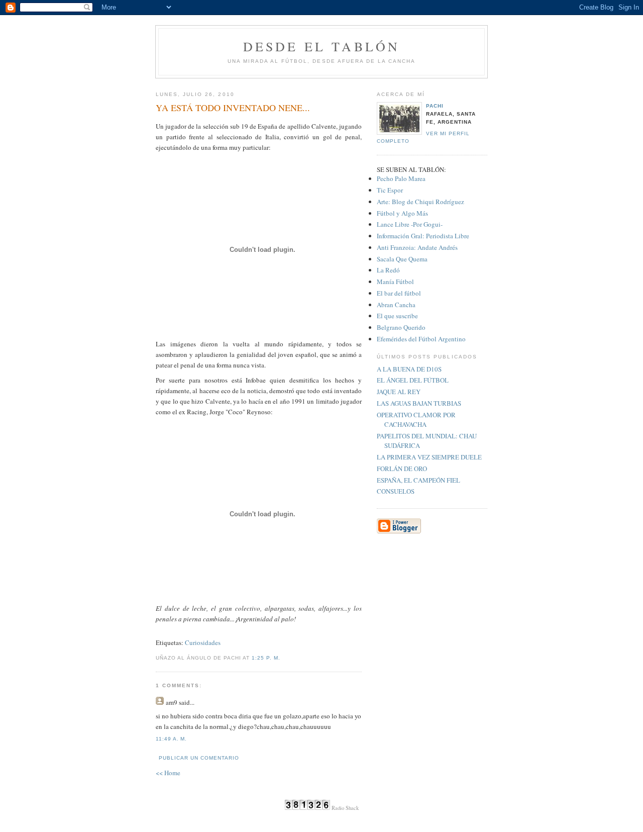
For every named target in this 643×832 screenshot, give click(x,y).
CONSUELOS (395, 491)
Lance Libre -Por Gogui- (410, 224)
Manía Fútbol (395, 281)
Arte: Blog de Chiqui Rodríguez (420, 201)
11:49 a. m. (171, 739)
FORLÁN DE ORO (402, 468)
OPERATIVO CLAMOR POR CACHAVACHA (416, 419)
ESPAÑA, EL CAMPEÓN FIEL (418, 480)
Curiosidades (203, 642)
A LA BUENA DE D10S (409, 369)
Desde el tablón (321, 46)
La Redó (388, 269)
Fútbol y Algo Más (402, 213)
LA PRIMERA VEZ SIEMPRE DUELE (429, 456)
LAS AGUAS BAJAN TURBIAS (419, 403)
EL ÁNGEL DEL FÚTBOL (413, 380)
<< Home (168, 772)
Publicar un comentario (199, 758)
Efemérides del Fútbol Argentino (421, 338)
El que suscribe (397, 315)
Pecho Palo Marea (401, 178)
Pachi (435, 106)
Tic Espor (390, 190)
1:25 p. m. (266, 658)
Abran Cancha (396, 304)
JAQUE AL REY (398, 391)
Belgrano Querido (401, 327)
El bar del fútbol (399, 293)
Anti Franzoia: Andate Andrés (417, 247)
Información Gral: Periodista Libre (423, 235)
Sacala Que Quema (402, 258)
